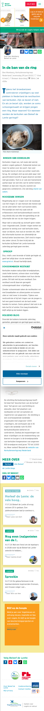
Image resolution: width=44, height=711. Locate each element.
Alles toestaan (22, 374)
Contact (21, 689)
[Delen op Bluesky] (27, 52)
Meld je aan (11, 629)
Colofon (28, 689)
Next (41, 20)
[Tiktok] (20, 662)
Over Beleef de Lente (9, 687)
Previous (3, 20)
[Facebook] (5, 662)
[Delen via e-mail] (35, 52)
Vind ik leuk (36, 459)
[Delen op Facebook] (22, 52)
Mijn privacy (8, 691)
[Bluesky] (15, 662)
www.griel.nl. (7, 261)
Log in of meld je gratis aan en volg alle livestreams (36, 15)
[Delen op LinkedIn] (31, 52)
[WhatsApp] (25, 662)
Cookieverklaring (24, 686)
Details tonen (31, 366)
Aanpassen (20, 381)
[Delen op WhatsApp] (40, 52)
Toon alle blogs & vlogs (13, 36)
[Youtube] (10, 662)
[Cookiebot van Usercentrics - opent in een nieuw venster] (31, 327)
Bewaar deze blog (19, 78)
